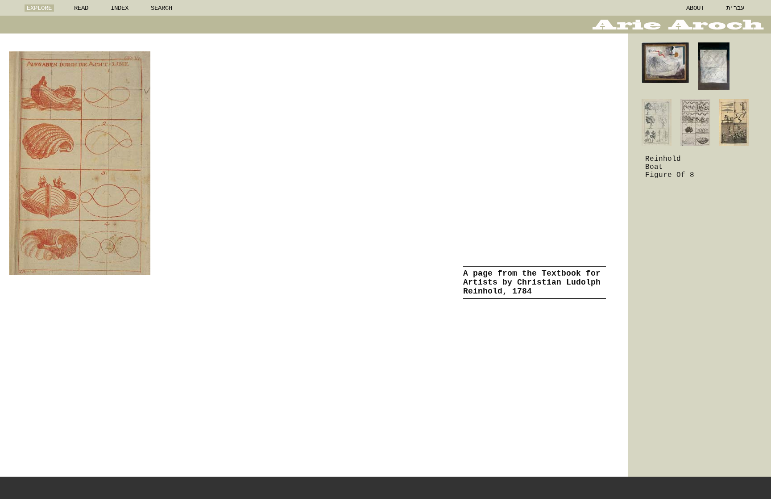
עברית (735, 8)
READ (81, 8)
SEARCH (161, 8)
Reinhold (663, 159)
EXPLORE (39, 8)
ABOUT (695, 8)
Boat (654, 167)
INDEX (119, 8)
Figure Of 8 (669, 175)
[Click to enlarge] (79, 163)
